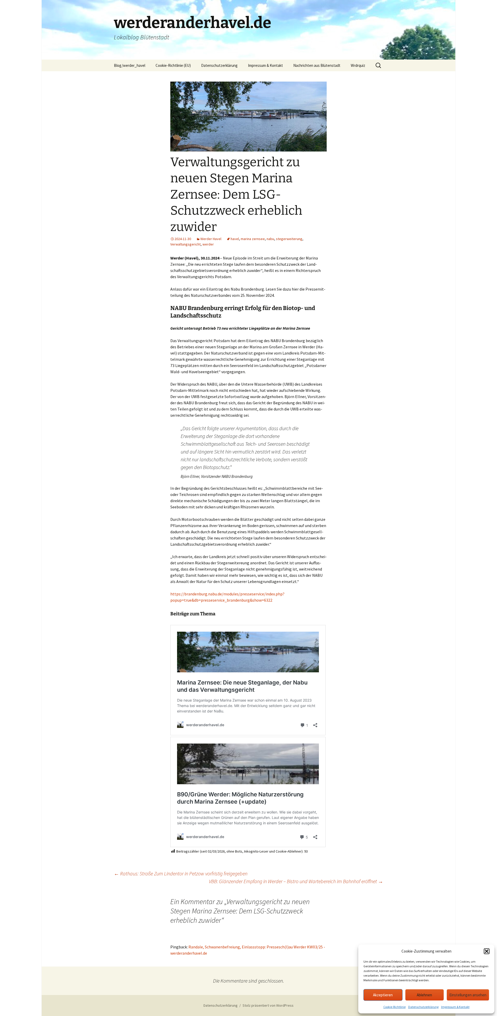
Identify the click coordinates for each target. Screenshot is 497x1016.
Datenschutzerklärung (423, 1007)
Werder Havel (210, 238)
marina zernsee (253, 238)
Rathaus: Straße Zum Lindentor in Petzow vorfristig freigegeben (180, 873)
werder (208, 244)
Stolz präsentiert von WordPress (268, 1005)
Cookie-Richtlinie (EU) (173, 65)
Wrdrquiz (358, 65)
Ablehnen (424, 994)
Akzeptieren (383, 994)
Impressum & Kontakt (455, 1007)
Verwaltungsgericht (185, 244)
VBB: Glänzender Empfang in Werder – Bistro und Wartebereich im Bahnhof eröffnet (296, 881)
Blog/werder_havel (129, 65)
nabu (270, 238)
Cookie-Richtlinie (394, 1007)
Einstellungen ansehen (467, 994)
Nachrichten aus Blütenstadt (316, 65)
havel (235, 238)
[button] (486, 951)
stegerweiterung (289, 238)
